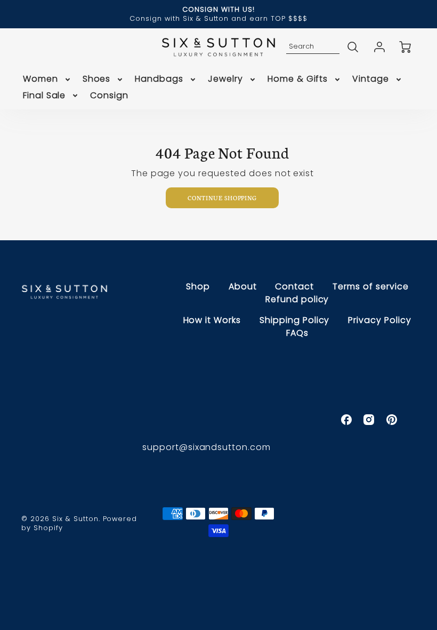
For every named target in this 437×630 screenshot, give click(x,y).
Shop (198, 286)
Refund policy (297, 299)
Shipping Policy (294, 320)
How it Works (212, 320)
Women (40, 79)
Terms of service (370, 286)
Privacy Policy (379, 320)
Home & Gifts (298, 79)
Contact (294, 286)
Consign (109, 95)
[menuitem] (47, 79)
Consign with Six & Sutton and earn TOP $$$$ (218, 18)
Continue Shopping (222, 197)
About (243, 286)
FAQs (297, 333)
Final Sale (44, 95)
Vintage (370, 79)
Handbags (159, 79)
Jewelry (225, 79)
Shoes (97, 79)
